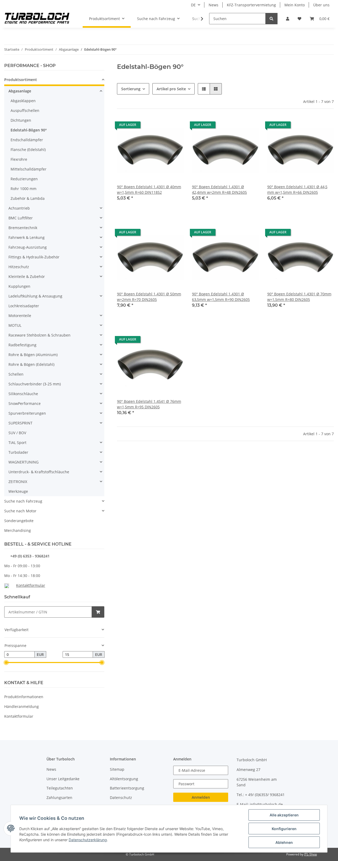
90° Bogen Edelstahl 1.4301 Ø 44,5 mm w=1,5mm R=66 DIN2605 (297, 189)
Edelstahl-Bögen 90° (29, 130)
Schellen (16, 374)
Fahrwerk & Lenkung (26, 237)
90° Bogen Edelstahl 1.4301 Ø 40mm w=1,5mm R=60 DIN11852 (149, 189)
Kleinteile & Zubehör (26, 276)
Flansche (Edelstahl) (28, 149)
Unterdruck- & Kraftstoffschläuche (38, 471)
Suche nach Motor (20, 510)
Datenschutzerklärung (88, 840)
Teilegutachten (59, 788)
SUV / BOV (17, 432)
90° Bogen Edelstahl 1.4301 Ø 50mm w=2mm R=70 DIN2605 (149, 296)
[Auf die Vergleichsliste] (161, 126)
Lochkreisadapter (23, 305)
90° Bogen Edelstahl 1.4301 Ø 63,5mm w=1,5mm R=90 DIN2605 (221, 296)
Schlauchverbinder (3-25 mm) (34, 383)
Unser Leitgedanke (62, 778)
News (213, 4)
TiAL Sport (17, 442)
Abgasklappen (23, 100)
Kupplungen (19, 286)
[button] (287, 19)
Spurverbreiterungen (27, 413)
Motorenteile (19, 315)
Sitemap (117, 769)
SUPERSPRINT (20, 422)
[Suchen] (271, 18)
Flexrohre (19, 159)
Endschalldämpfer (27, 139)
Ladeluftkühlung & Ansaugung (35, 296)
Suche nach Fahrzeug (23, 501)
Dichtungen (21, 120)
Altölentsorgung (124, 778)
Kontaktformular (30, 585)
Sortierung (130, 88)
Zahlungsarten (59, 797)
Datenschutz (121, 797)
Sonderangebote (19, 520)
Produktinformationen (23, 696)
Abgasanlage (19, 90)
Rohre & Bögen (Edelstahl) (31, 364)
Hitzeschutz (18, 266)
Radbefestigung (22, 344)
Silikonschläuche (23, 393)
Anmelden (201, 797)
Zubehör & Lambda (28, 198)
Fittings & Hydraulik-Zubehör (33, 256)
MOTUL (14, 325)
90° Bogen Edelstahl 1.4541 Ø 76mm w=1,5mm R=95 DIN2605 (149, 404)
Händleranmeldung (21, 706)
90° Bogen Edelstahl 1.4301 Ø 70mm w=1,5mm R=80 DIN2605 (299, 296)
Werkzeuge (18, 491)
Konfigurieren (284, 828)
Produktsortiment (20, 79)
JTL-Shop (310, 854)
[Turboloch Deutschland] (37, 19)
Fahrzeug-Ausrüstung (27, 247)
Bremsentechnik (22, 227)
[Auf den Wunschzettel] (174, 126)
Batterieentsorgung (127, 788)
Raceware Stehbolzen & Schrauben (39, 335)
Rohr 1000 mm (23, 188)
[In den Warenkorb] (98, 612)
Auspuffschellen (25, 110)
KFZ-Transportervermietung (251, 4)
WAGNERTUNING (23, 462)
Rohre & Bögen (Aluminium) (33, 354)
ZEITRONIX (17, 481)
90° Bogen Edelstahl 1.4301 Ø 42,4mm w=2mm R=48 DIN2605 (219, 189)
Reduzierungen (24, 178)
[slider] (6, 662)
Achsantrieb (19, 208)
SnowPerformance (24, 403)
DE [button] (193, 4)
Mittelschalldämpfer (28, 169)
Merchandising (17, 530)
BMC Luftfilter (20, 217)
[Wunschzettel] (299, 19)
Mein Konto (294, 4)
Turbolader (18, 452)
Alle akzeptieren (284, 815)
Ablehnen (284, 842)
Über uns (321, 4)
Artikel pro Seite (171, 88)
